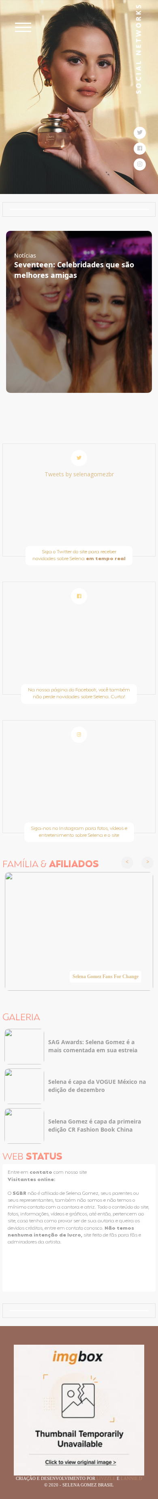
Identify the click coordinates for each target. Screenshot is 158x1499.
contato (41, 1172)
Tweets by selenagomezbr (79, 474)
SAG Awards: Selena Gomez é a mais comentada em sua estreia (92, 1046)
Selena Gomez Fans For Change (106, 976)
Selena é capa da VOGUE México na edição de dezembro (97, 1086)
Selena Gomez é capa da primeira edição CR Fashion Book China (94, 1125)
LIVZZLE (106, 1478)
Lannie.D (131, 1478)
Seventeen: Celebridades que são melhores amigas (74, 270)
